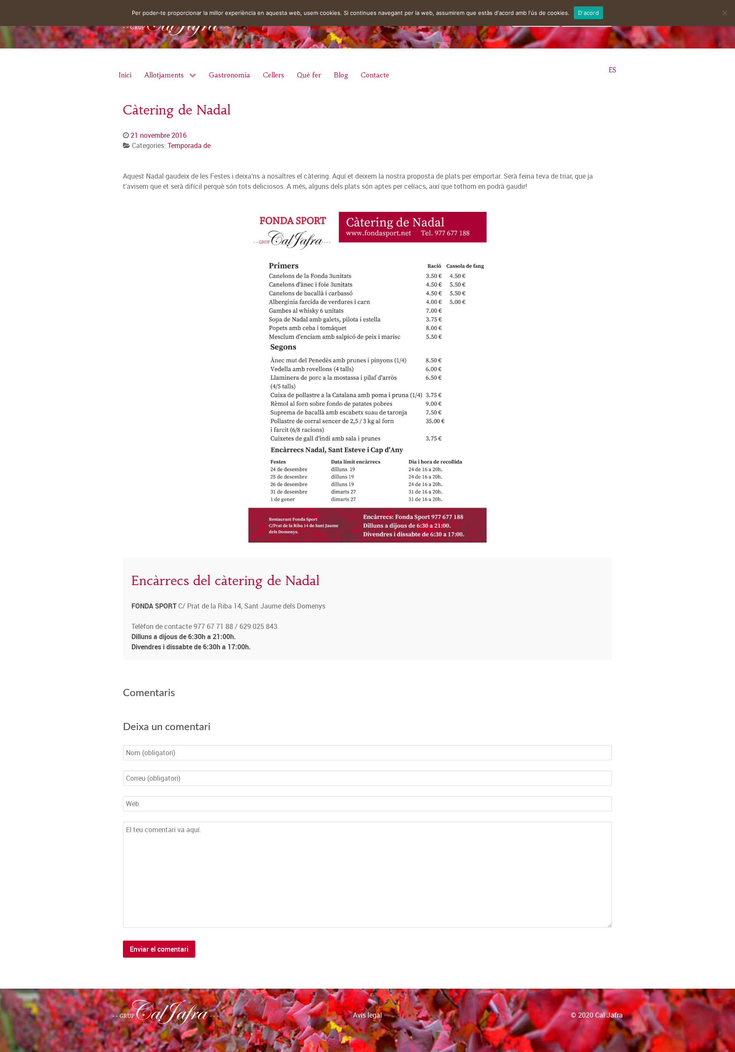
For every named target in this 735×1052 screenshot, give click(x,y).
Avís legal (367, 1015)
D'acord (588, 12)
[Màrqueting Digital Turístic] (725, 1023)
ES (612, 69)
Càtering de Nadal (177, 110)
